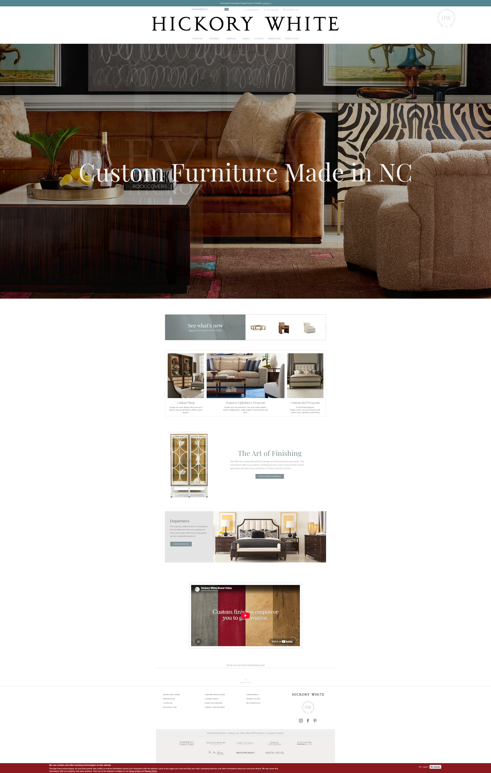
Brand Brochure (171, 694)
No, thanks (435, 767)
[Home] (245, 24)
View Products (181, 544)
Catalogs (167, 703)
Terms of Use (134, 771)
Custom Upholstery (215, 694)
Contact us (267, 3)
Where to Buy (253, 699)
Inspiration (169, 699)
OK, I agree (423, 767)
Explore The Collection (245, 209)
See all (192, 330)
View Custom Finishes (270, 476)
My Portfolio (254, 703)
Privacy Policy (151, 771)
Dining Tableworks (215, 707)
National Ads (170, 707)
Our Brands (252, 694)
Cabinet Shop (212, 699)
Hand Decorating (214, 703)
